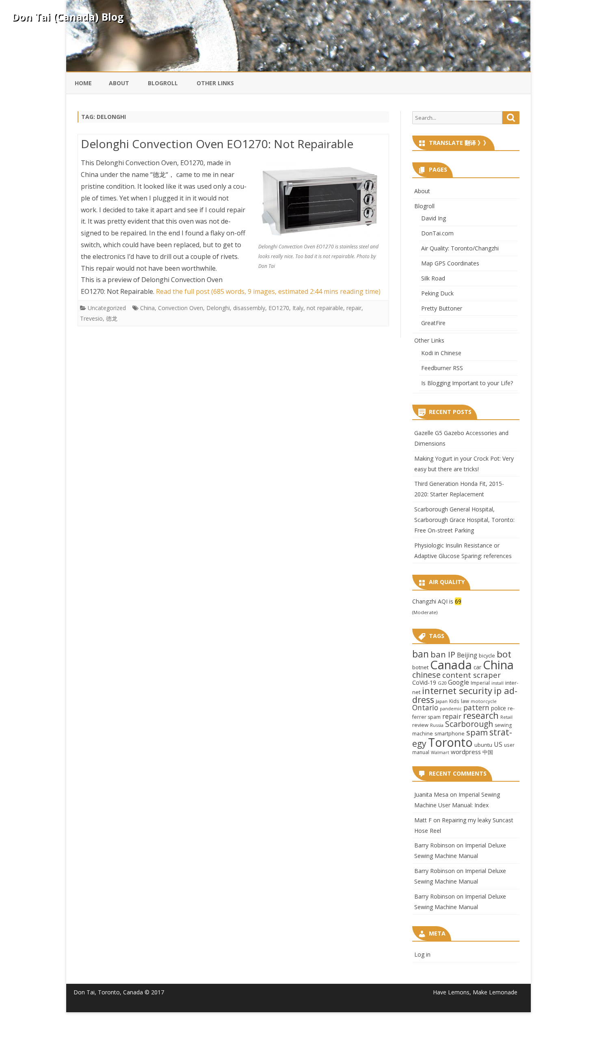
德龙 (111, 318)
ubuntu (483, 744)
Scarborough (469, 723)
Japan (442, 701)
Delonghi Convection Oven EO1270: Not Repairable (217, 143)
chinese (426, 674)
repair (353, 308)
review (420, 725)
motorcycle (484, 701)
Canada (451, 665)
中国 (487, 752)
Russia (436, 725)
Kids (454, 701)
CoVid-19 (424, 682)
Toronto (450, 742)
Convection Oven (180, 308)
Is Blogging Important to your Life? (467, 383)
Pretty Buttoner (441, 308)
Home (83, 83)
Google (458, 682)
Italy (297, 308)
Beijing (467, 655)
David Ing (433, 218)
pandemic (451, 708)
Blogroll (163, 83)
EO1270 (278, 308)
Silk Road (433, 278)
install (497, 683)
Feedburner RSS (442, 368)
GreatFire (433, 323)
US (498, 744)
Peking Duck (437, 293)
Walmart (440, 752)
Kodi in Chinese (441, 353)
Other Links (215, 83)
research (481, 715)
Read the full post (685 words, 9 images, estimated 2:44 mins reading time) (268, 291)
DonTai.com (437, 233)
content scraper (471, 675)
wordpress (466, 752)
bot (504, 654)
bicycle (487, 655)
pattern (476, 707)
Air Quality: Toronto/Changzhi (460, 248)
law (465, 701)
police (498, 708)
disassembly (249, 308)
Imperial (480, 682)
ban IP (442, 654)
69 (458, 601)
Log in (422, 954)
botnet (420, 667)
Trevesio (91, 318)
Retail (506, 717)
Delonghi (218, 308)
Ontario (425, 707)
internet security (457, 690)
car (477, 667)
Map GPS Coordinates (450, 263)
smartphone (450, 733)
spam (477, 732)
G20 (442, 683)
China (147, 308)
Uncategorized (107, 308)
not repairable (325, 308)
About (119, 83)
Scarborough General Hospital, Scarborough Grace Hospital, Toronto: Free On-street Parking (464, 519)
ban (420, 654)
